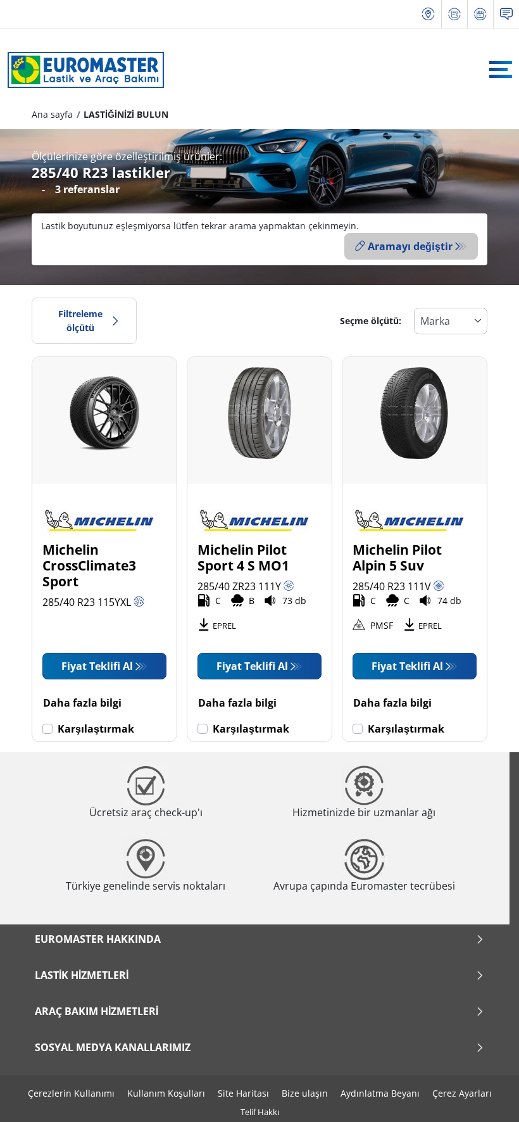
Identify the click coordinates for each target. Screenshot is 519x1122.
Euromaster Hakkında (98, 939)
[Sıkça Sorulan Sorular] (506, 14)
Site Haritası (243, 1093)
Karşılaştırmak (96, 729)
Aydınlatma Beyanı (380, 1093)
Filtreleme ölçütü (80, 321)
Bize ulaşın (305, 1093)
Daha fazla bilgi (82, 703)
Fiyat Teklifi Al (97, 666)
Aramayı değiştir (410, 246)
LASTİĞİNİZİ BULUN (126, 114)
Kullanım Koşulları (166, 1093)
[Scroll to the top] (486, 1095)
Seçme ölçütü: (370, 321)
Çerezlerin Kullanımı (71, 1093)
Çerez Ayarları (462, 1093)
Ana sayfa (52, 114)
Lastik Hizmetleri (81, 975)
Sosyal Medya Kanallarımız (113, 1047)
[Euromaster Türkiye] (82, 69)
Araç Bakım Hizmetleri (96, 1011)
